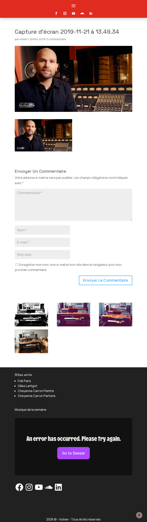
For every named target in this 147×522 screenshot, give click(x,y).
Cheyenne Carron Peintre (36, 391)
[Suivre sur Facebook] (56, 13)
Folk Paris (24, 381)
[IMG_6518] (31, 315)
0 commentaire (56, 39)
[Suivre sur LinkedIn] (91, 13)
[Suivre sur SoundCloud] (82, 13)
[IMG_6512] (115, 315)
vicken (24, 39)
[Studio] (73, 315)
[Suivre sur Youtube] (73, 13)
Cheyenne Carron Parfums (37, 396)
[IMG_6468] (31, 342)
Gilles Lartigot (27, 386)
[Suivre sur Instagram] (65, 13)
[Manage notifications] (139, 515)
